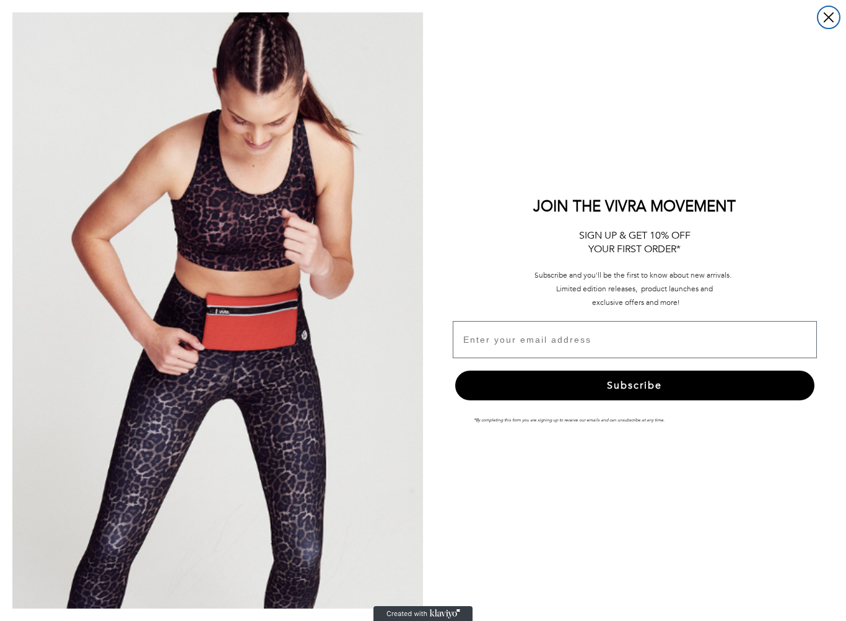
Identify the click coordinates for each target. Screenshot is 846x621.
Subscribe (634, 385)
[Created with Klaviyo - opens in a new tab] (423, 613)
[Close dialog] (829, 17)
